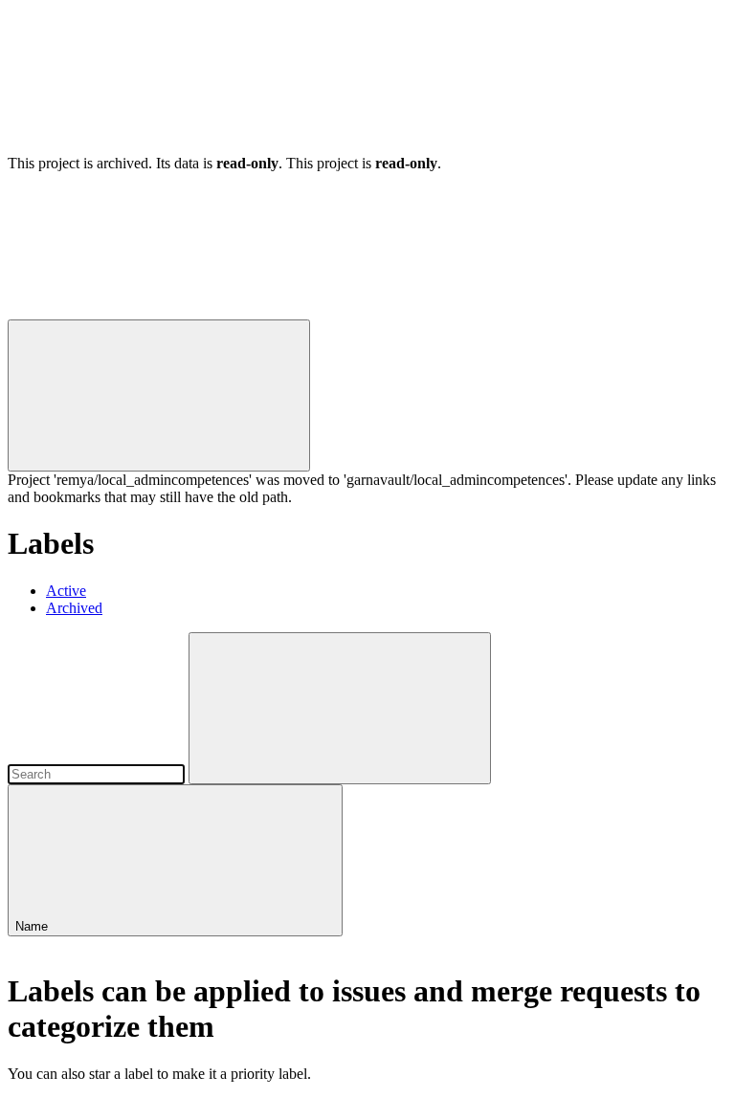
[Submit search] (340, 708)
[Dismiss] (159, 395)
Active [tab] (66, 590)
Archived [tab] (74, 608)
